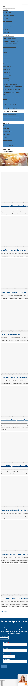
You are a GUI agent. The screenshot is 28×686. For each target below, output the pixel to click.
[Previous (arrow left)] (0, 683)
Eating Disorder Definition (11, 334)
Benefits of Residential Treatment (13, 250)
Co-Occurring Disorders (15, 253)
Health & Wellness (13, 209)
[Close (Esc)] (0, 680)
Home (2, 161)
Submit (3, 666)
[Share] (2, 680)
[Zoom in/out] (4, 680)
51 (6, 612)
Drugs (22, 513)
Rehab (18, 380)
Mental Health (23, 295)
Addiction (3, 253)
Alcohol (8, 253)
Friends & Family (23, 423)
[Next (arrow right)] (2, 683)
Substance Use (23, 380)
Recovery (20, 209)
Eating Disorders (5, 209)
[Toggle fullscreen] (3, 680)
